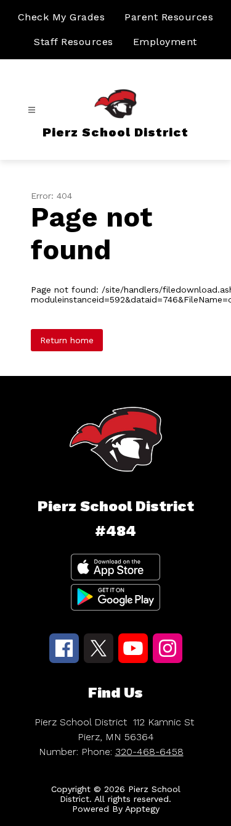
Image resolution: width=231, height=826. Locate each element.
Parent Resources (168, 17)
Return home (67, 340)
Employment (165, 42)
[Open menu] (32, 110)
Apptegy (142, 809)
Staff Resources (73, 42)
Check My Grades (61, 17)
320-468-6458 (149, 751)
